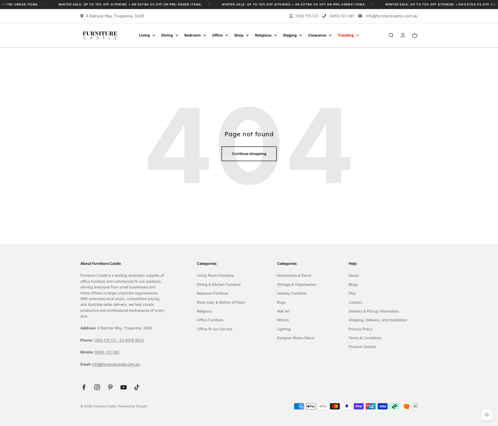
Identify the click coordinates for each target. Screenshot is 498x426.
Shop (239, 35)
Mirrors (283, 320)
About (354, 275)
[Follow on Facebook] (83, 387)
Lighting (284, 329)
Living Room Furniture (215, 275)
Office (217, 35)
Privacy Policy (360, 329)
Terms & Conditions (365, 338)
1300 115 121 (306, 15)
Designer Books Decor (296, 338)
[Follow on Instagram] (97, 387)
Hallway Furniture (291, 293)
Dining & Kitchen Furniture (219, 284)
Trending (346, 35)
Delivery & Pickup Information (374, 311)
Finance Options (362, 346)
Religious (263, 35)
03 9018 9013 (132, 340)
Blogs (353, 284)
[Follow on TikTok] (136, 387)
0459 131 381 (342, 15)
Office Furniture (210, 320)
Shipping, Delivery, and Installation (378, 320)
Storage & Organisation (296, 284)
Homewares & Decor (294, 275)
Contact (355, 302)
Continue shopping (249, 153)
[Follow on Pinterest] (110, 387)
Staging (290, 35)
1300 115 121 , (107, 340)
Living (144, 35)
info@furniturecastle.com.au (392, 15)
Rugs (281, 302)
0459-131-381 (107, 352)
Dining (167, 35)
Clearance (317, 35)
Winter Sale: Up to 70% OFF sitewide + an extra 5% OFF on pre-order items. (122, 4)
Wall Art (283, 311)
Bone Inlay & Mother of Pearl (221, 302)
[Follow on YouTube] (123, 387)
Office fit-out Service (214, 329)
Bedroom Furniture (212, 293)
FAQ (352, 293)
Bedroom (192, 35)
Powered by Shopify (132, 406)
